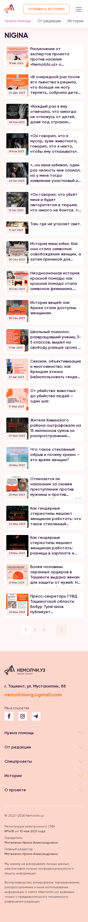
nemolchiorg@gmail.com (33, 695)
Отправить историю (46, 9)
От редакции (49, 21)
